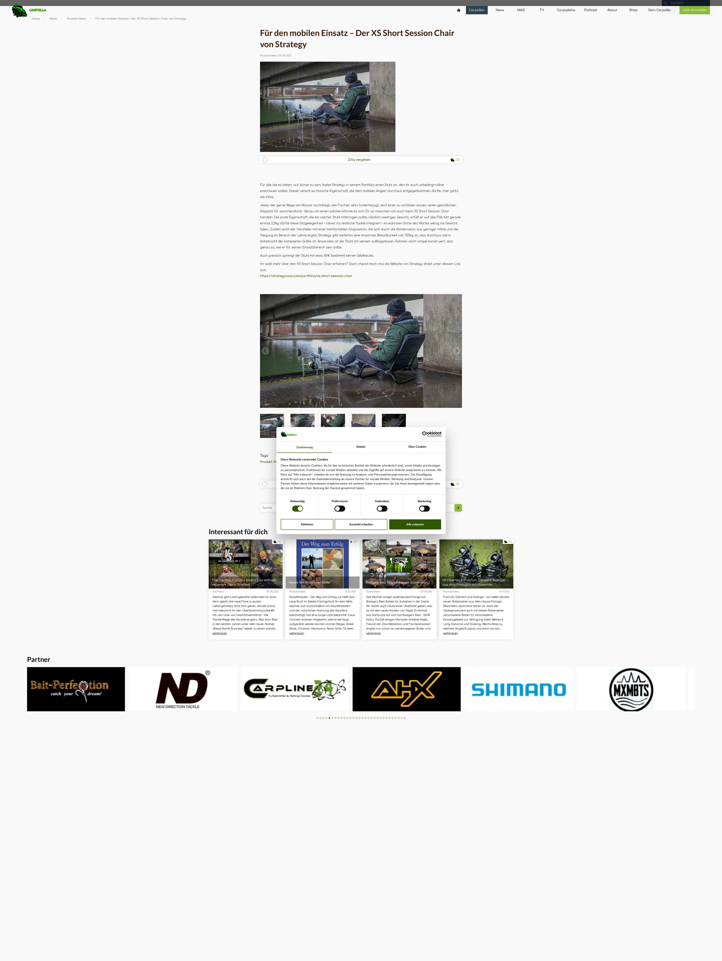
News (53, 18)
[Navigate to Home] (459, 11)
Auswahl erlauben (361, 524)
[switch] (339, 509)
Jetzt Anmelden (695, 10)
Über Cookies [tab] (417, 446)
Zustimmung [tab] (304, 447)
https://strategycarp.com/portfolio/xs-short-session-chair (306, 276)
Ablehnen (307, 524)
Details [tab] (361, 446)
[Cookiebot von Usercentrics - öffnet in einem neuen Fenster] (425, 434)
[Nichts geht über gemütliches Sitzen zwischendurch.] (361, 107)
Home (36, 18)
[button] (265, 351)
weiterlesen (219, 633)
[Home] (459, 10)
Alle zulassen (415, 524)
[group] (81, 689)
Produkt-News (76, 18)
